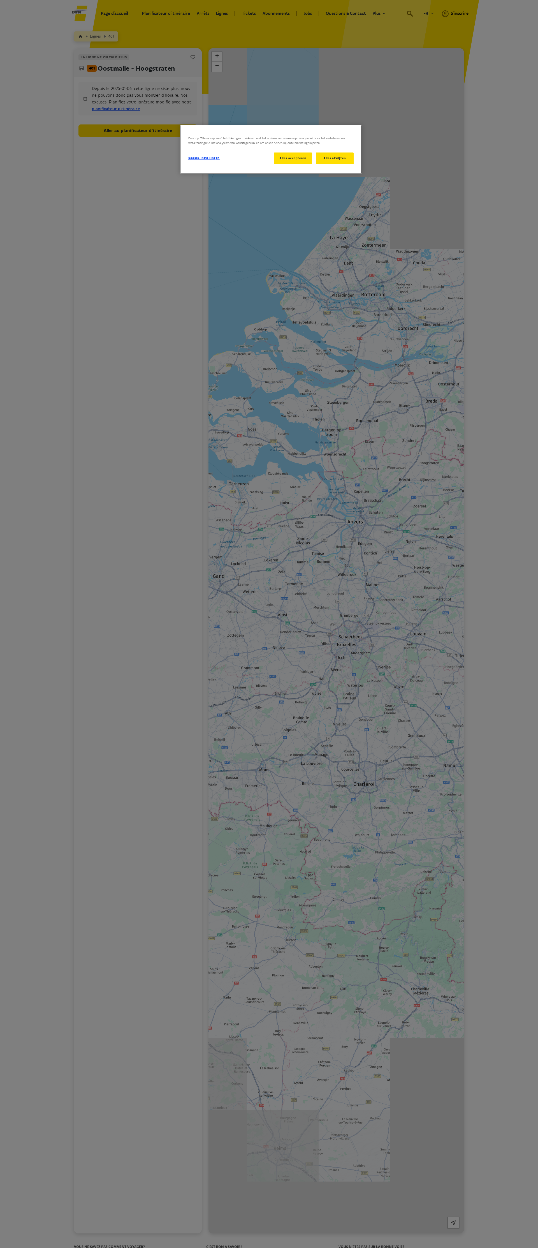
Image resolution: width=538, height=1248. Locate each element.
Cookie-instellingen (204, 158)
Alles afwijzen (334, 158)
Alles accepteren (292, 158)
